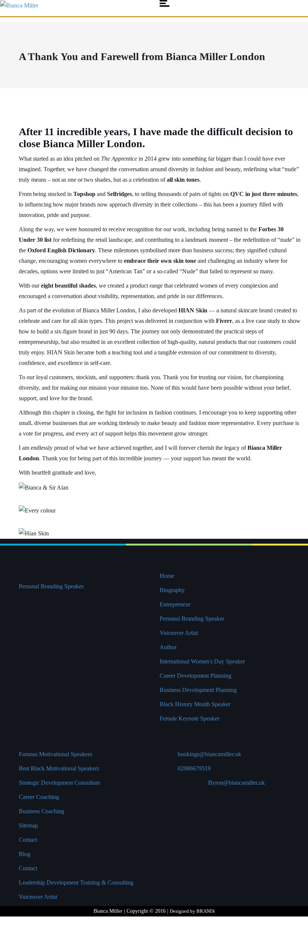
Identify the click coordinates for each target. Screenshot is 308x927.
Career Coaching (39, 797)
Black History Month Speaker (195, 704)
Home (167, 576)
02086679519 (194, 768)
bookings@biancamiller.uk (209, 754)
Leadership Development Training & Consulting (76, 882)
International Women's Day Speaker (202, 661)
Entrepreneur (175, 604)
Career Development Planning (195, 675)
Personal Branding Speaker (192, 618)
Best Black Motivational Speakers (59, 768)
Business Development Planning (198, 690)
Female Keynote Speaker (189, 718)
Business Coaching (41, 811)
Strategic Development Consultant (59, 782)
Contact (28, 840)
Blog (24, 854)
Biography (172, 590)
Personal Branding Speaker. (52, 586)
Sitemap (28, 825)
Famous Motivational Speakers (55, 754)
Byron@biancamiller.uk (236, 782)
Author (168, 647)
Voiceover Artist (179, 633)
